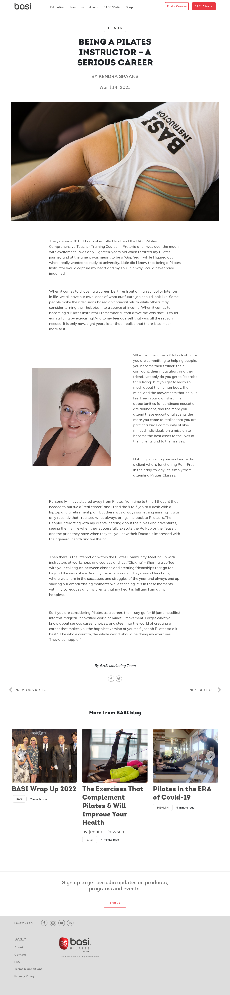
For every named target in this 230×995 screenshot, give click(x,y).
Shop (129, 7)
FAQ (17, 962)
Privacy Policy (24, 976)
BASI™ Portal (203, 6)
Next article (202, 690)
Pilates (115, 28)
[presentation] (19, 755)
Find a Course (177, 6)
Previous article (32, 690)
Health (163, 807)
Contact (20, 954)
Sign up (115, 902)
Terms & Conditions (28, 969)
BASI (19, 799)
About (18, 947)
